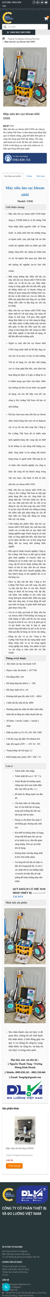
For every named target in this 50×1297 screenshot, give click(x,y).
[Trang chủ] (3, 39)
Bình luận (41, 176)
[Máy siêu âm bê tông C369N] (25, 1130)
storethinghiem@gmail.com (18, 1284)
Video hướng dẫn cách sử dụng (15, 1269)
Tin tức (5, 1275)
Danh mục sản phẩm (20, 32)
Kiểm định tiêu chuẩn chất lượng (16, 1254)
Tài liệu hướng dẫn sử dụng (13, 1266)
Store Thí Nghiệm (13, 1287)
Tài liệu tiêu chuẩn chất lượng (14, 1272)
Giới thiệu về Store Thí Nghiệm (15, 1251)
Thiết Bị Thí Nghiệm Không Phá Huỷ (19, 1155)
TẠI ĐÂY (18, 896)
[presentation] (8, 1141)
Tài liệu (29, 176)
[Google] (38, 2)
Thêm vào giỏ (14, 1166)
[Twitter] (42, 2)
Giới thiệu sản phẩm (12, 176)
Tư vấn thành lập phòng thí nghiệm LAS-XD (21, 1257)
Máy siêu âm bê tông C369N (19, 1148)
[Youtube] (46, 2)
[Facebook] (34, 2)
